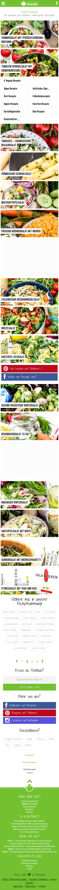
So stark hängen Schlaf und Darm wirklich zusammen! (33, 852)
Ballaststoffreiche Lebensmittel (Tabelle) (29, 826)
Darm (5, 852)
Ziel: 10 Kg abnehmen (29, 832)
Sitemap (29, 866)
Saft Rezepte (12, 642)
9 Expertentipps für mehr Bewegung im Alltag (29, 843)
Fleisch (40, 739)
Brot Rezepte (51, 612)
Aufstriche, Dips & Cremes (30, 612)
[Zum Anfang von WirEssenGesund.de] (29, 782)
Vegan (29, 739)
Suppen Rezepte (38, 648)
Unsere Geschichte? (29, 801)
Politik (51, 739)
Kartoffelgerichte (11, 624)
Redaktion (29, 809)
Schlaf (10, 849)
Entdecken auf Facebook (22, 705)
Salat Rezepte (28, 642)
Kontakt (29, 812)
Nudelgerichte (26, 630)
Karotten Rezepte (47, 618)
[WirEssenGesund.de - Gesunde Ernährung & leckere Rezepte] (29, 3)
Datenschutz (30, 886)
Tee (7, 745)
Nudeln (28, 745)
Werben (42, 886)
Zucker (17, 745)
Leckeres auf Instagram (25, 720)
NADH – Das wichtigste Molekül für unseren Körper (29, 841)
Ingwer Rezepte (30, 618)
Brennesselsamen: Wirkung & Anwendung (29, 824)
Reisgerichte (45, 636)
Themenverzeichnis (29, 863)
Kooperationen (29, 807)
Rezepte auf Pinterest (24, 713)
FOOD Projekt (29, 804)
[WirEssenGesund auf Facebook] (57, 3)
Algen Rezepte (9, 612)
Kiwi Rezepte (27, 624)
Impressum (17, 886)
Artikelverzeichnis (29, 861)
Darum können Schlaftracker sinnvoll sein (33, 849)
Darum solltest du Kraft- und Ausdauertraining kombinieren (29, 846)
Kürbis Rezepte (10, 630)
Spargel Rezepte (20, 648)
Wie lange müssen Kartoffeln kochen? (29, 829)
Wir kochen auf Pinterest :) (26, 369)
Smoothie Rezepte (45, 642)
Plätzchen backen (29, 636)
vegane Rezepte (13, 739)
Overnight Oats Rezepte (45, 630)
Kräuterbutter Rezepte (45, 624)
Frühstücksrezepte (12, 618)
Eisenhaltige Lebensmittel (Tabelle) (29, 821)
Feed (29, 869)
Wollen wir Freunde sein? (22, 377)
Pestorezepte (13, 636)
